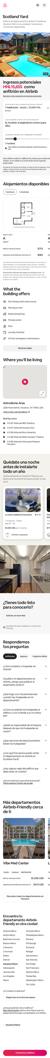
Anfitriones (10, 656)
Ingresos (23, 656)
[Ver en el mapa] (25, 381)
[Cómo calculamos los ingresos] (30, 255)
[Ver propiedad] (24, 853)
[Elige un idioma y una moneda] (37, 5)
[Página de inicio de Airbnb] (5, 5)
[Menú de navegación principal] (44, 5)
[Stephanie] (7, 535)
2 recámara (24, 192)
